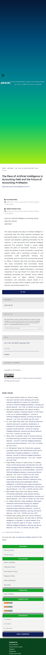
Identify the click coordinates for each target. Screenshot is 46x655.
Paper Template (9, 594)
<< (3, 532)
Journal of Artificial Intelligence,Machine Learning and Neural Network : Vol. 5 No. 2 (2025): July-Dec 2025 (25, 488)
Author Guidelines (9, 562)
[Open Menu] (3, 75)
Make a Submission (23, 634)
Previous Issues (9, 550)
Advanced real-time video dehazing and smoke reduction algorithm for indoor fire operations (22, 401)
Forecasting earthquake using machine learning (23, 494)
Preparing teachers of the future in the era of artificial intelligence (24, 413)
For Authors (7, 624)
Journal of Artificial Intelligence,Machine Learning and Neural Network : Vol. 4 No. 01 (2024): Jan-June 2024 (25, 406)
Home (4, 168)
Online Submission (10, 580)
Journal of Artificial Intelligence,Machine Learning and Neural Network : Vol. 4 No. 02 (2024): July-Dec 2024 (23, 417)
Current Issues (8, 555)
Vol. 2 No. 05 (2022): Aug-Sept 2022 (26, 168)
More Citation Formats (13, 328)
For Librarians (8, 628)
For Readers (7, 619)
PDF (23, 292)
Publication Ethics (9, 567)
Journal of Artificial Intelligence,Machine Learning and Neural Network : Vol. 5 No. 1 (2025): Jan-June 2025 (24, 458)
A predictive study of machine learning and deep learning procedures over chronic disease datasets (24, 438)
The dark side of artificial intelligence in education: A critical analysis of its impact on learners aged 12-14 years (24, 520)
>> (22, 532)
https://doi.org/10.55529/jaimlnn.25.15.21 (16, 186)
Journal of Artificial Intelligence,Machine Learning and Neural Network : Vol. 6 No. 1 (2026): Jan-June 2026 (24, 431)
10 (18, 532)
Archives (10, 168)
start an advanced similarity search (24, 537)
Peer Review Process (10, 571)
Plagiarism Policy (9, 576)
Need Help (7, 585)
